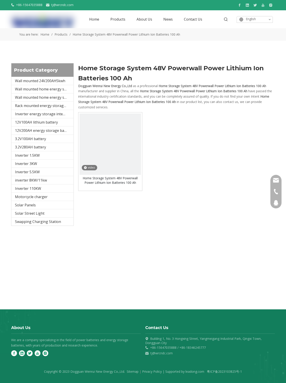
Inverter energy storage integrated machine (44, 113)
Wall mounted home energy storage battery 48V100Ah (44, 89)
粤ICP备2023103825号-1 (224, 371)
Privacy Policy (152, 371)
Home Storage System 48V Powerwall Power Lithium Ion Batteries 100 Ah (110, 180)
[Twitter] (255, 5)
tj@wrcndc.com (62, 5)
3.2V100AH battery (30, 138)
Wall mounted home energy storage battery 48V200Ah (44, 97)
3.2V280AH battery (30, 147)
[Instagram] (271, 5)
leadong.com (194, 371)
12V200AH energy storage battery (43, 130)
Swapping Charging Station (38, 221)
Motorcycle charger (31, 196)
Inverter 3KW (26, 163)
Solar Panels (25, 205)
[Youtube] (263, 5)
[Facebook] (239, 5)
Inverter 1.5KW (27, 155)
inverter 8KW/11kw (31, 180)
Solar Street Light (29, 213)
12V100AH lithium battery (36, 122)
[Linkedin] (247, 5)
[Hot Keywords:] (226, 19)
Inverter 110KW (28, 188)
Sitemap (133, 371)
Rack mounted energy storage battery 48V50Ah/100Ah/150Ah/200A (44, 105)
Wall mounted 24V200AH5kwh (40, 80)
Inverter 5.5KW (27, 171)
